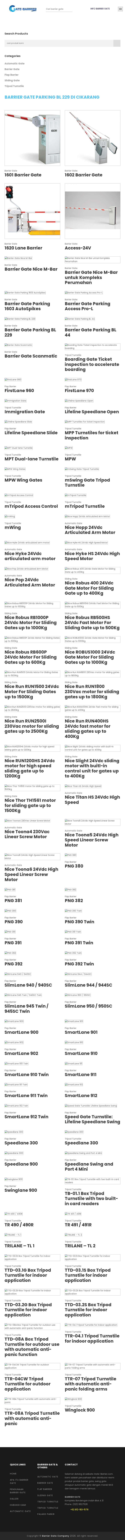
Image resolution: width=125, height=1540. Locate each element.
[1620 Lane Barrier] (32, 210)
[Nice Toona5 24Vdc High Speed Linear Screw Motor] (92, 822)
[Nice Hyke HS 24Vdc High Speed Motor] (86, 542)
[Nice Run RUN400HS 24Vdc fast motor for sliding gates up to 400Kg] (92, 708)
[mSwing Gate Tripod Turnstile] (82, 468)
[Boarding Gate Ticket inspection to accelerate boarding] (92, 346)
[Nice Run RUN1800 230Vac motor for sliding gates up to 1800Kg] (92, 673)
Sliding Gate (12, 80)
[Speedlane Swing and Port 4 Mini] (83, 1152)
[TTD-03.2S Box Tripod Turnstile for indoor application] (92, 1291)
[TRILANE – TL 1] (13, 1234)
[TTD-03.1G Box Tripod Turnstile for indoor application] (32, 1257)
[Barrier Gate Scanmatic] (18, 344)
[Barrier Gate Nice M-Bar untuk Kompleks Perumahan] (92, 259)
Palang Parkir (46, 1514)
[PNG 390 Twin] (73, 910)
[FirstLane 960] (13, 379)
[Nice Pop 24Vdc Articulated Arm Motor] (26, 568)
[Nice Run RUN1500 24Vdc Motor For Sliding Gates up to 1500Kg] (32, 673)
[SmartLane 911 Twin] (16, 1084)
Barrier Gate (12, 69)
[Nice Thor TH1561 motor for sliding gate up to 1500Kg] (32, 787)
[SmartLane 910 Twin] (16, 1063)
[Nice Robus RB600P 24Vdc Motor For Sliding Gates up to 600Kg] (32, 639)
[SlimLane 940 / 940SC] (18, 973)
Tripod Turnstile (14, 86)
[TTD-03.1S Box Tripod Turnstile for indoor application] (92, 1257)
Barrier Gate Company (55, 1535)
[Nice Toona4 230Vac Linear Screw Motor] (27, 820)
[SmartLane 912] (74, 1084)
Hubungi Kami (18, 1505)
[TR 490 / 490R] (14, 1213)
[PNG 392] (10, 952)
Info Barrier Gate (100, 8)
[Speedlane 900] (14, 1152)
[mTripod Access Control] (19, 495)
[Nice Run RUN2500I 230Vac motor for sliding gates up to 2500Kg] (32, 708)
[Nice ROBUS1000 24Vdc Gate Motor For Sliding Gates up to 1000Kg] (92, 639)
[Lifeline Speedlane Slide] (18, 421)
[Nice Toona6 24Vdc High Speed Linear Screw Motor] (32, 856)
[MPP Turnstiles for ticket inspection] (85, 421)
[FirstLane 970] (73, 379)
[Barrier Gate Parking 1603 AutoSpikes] (25, 292)
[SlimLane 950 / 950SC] (78, 995)
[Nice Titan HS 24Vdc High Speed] (83, 786)
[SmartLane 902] (14, 1042)
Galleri (14, 1498)
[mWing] (10, 516)
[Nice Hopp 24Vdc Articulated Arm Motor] (87, 516)
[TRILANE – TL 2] (73, 1234)
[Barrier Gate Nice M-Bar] (18, 258)
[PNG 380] (70, 855)
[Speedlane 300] (14, 1131)
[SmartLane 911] (73, 1063)
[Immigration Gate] (15, 400)
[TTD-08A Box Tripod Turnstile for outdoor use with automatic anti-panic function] (32, 1326)
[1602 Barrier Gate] (92, 137)
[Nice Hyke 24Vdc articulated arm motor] (27, 542)
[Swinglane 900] (14, 1179)
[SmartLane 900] (14, 1021)
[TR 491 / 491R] (73, 1213)
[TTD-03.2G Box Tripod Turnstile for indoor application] (32, 1291)
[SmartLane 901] (74, 1021)
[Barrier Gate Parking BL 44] (80, 318)
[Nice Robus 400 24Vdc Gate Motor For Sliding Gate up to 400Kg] (92, 570)
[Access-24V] (92, 210)
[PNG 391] (10, 931)
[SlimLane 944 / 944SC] (78, 973)
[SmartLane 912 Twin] (16, 1105)
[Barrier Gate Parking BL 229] (20, 318)
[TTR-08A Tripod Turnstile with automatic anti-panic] (32, 1400)
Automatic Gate (15, 63)
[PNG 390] (10, 910)
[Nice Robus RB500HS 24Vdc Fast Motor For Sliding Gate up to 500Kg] (92, 604)
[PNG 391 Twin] (73, 931)
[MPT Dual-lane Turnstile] (19, 447)
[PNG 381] (10, 889)
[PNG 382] (70, 889)
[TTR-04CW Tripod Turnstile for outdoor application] (32, 1366)
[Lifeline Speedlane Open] (79, 400)
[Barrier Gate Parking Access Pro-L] (84, 292)
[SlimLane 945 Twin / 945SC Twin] (23, 995)
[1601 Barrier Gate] (32, 137)
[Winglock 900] (73, 1399)
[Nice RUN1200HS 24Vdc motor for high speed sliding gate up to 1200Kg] (32, 747)
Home (13, 1473)
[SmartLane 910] (74, 1042)
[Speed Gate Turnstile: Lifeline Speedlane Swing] (91, 1105)
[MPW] (69, 447)
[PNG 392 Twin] (73, 952)
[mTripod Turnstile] (75, 495)
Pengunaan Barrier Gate (18, 1491)
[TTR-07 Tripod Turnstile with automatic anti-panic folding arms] (92, 1366)
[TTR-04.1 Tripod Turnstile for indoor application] (91, 1324)
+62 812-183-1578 (79, 1509)
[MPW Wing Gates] (15, 468)
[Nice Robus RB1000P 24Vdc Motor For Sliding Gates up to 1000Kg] (32, 604)
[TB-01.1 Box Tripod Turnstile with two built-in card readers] (92, 1180)
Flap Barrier (11, 74)
